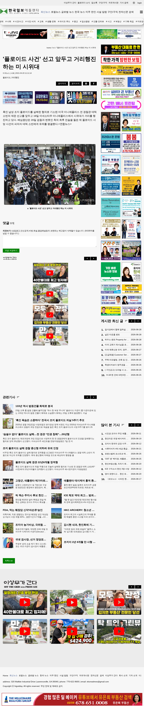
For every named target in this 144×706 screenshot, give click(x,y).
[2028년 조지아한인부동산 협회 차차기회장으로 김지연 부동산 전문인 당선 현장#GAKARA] (50, 315)
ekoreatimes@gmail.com (98, 681)
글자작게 (62, 83)
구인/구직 (103, 3)
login (140, 3)
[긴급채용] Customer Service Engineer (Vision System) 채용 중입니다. (117, 355)
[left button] (87, 258)
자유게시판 (113, 3)
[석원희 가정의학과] (111, 289)
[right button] (94, 258)
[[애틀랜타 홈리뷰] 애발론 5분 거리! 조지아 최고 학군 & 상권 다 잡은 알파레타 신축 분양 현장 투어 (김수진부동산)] (50, 273)
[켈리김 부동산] (131, 121)
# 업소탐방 (85, 21)
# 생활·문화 (51, 21)
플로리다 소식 (84, 3)
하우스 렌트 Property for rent (117, 339)
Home (5, 675)
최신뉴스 (45, 12)
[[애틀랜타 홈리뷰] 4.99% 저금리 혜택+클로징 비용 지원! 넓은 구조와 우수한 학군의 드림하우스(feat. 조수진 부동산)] (50, 336)
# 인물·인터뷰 (98, 21)
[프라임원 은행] (110, 143)
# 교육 (40, 21)
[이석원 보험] (121, 63)
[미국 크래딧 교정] (82, 97)
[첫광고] (119, 34)
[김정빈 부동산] (132, 299)
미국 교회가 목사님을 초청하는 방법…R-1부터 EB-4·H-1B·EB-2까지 (117, 345)
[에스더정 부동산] (131, 229)
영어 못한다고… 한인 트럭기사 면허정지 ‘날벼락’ (117, 474)
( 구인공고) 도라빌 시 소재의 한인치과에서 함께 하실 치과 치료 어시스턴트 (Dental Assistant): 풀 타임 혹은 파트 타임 (117, 370)
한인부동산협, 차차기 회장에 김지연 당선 (117, 464)
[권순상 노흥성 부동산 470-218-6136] (18, 97)
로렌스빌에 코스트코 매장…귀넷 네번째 (117, 454)
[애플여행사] (132, 288)
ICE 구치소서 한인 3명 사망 (117, 469)
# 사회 (8, 21)
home (49, 48)
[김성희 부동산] (72, 34)
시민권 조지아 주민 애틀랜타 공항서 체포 (117, 433)
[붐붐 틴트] (131, 143)
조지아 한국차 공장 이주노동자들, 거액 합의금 (117, 443)
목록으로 (9, 561)
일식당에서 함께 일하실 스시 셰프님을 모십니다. (117, 329)
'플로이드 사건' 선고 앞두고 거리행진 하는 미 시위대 (76, 48)
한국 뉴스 (80, 12)
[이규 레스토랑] (25, 34)
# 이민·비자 (30, 21)
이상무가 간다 (70, 3)
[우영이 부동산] (121, 74)
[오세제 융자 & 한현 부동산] (121, 54)
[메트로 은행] (131, 164)
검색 (131, 12)
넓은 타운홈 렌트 (112, 334)
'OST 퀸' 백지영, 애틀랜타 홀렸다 (117, 459)
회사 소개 (123, 675)
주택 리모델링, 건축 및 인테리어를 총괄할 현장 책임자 (117, 360)
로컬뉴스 (56, 12)
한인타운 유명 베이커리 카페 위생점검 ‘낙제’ (117, 438)
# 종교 (75, 21)
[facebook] (94, 83)
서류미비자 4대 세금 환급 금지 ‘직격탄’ (117, 449)
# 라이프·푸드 (64, 21)
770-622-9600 (73, 681)
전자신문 (123, 12)
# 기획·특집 (128, 21)
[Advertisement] (50, 368)
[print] (86, 83)
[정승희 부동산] (131, 250)
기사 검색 (124, 3)
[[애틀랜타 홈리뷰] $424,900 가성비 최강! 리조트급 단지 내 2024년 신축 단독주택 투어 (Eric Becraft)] (72, 631)
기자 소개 (133, 675)
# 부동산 (117, 21)
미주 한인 (91, 12)
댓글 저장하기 (11, 250)
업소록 (94, 3)
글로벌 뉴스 (67, 12)
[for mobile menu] (141, 12)
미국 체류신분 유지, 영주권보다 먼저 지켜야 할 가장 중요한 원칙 (117, 350)
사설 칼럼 (102, 12)
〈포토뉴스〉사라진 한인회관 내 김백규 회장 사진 (118, 479)
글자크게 (75, 83)
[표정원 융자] (50, 97)
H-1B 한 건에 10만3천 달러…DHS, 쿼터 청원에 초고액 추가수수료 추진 (118, 375)
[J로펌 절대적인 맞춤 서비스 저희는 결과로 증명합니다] (110, 229)
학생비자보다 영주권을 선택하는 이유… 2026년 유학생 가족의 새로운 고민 (117, 365)
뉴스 (54, 48)
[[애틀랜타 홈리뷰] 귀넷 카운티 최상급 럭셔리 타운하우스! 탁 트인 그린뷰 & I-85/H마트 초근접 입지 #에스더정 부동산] (119, 631)
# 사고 (109, 21)
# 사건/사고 (18, 21)
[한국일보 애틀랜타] (19, 12)
